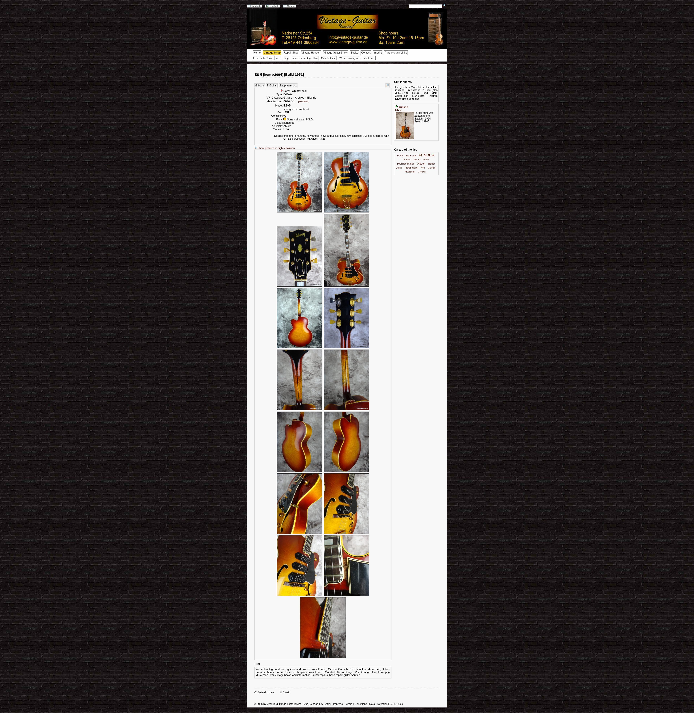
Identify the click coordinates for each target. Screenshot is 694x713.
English (274, 6)
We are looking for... (349, 58)
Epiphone (411, 155)
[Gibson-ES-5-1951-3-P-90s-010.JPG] (346, 471)
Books (354, 52)
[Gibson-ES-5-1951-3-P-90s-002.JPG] (346, 211)
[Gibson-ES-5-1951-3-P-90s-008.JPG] (346, 409)
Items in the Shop (262, 58)
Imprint (378, 52)
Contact (365, 52)
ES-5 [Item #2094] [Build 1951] (279, 74)
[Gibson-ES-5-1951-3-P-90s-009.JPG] (299, 471)
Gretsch (422, 172)
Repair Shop (291, 52)
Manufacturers (328, 58)
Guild (426, 159)
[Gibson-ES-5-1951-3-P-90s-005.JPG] (299, 347)
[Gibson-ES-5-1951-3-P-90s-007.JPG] (299, 409)
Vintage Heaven (310, 52)
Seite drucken (265, 692)
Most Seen (369, 58)
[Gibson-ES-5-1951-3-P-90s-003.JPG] (299, 286)
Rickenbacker (411, 168)
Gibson (259, 85)
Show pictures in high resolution (276, 148)
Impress (338, 704)
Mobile (291, 6)
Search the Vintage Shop (305, 58)
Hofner (431, 164)
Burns (399, 168)
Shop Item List (288, 85)
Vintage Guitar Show (335, 52)
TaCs (277, 58)
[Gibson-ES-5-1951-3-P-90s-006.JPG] (346, 347)
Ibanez (417, 159)
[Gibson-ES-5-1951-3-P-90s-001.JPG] (299, 211)
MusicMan (410, 172)
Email (285, 692)
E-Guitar (272, 85)
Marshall (432, 168)
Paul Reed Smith (405, 164)
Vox (423, 168)
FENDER (426, 155)
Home (257, 52)
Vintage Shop (272, 52)
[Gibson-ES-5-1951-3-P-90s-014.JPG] (346, 595)
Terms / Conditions (356, 704)
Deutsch (256, 6)
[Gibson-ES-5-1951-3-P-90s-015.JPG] (323, 657)
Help (286, 58)
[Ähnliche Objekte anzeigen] (387, 85)
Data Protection (378, 704)
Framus (407, 159)
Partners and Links (396, 52)
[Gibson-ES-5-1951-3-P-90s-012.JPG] (346, 533)
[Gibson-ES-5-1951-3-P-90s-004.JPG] (346, 286)
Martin (400, 155)
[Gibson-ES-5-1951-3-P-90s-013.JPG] (299, 595)
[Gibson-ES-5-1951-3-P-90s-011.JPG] (299, 533)
